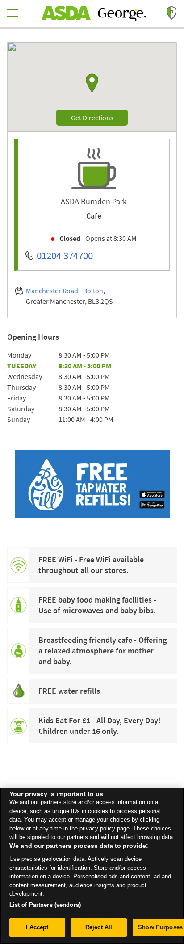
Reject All (98, 927)
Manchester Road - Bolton (64, 290)
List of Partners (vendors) (45, 905)
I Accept (37, 927)
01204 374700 (65, 255)
